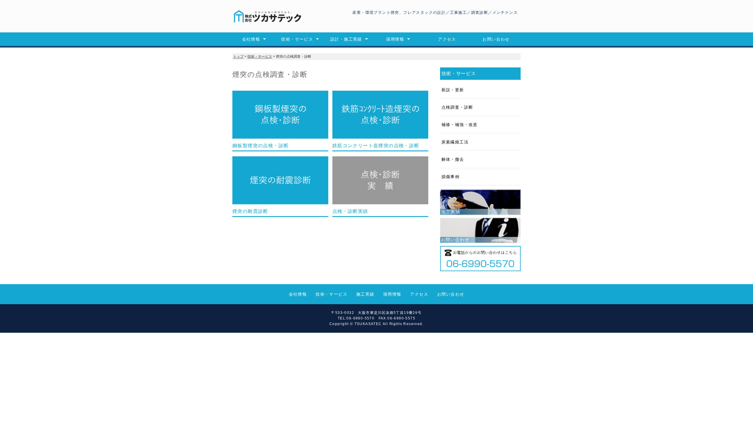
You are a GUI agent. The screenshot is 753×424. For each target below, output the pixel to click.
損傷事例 (451, 176)
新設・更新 (453, 89)
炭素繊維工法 (455, 142)
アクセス (447, 39)
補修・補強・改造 (460, 124)
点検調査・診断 (457, 107)
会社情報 (251, 39)
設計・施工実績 (346, 39)
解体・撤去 (453, 159)
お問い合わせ (495, 39)
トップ (238, 56)
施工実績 (365, 294)
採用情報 (395, 39)
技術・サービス (297, 39)
